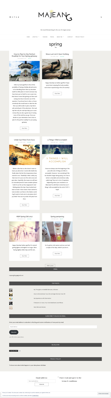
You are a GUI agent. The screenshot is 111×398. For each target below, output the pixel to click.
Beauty (61, 219)
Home (28, 37)
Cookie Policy (35, 395)
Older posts (50, 265)
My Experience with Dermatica (42, 298)
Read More (24, 128)
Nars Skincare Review (40, 307)
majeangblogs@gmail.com (16, 275)
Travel (52, 37)
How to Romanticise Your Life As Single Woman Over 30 (49, 294)
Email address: (41, 378)
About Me (59, 37)
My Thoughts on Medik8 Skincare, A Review (46, 289)
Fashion (45, 37)
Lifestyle (35, 37)
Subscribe (13, 332)
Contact (70, 37)
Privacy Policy (80, 37)
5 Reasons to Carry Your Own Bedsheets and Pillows (48, 303)
